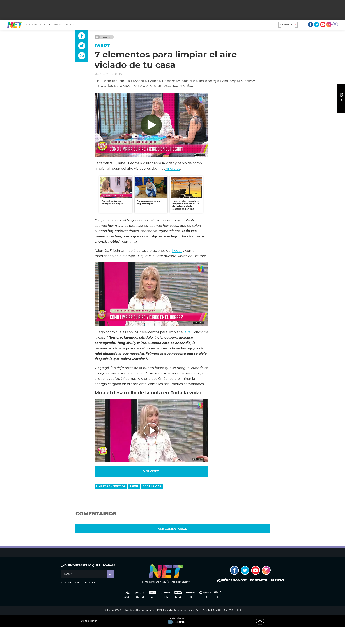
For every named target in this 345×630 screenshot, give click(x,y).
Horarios (54, 24)
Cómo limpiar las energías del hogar (112, 202)
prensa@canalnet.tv (179, 581)
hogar (177, 250)
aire (188, 332)
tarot (134, 486)
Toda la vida (152, 486)
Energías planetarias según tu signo (148, 202)
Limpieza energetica (110, 486)
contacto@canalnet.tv (154, 581)
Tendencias (106, 37)
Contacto (258, 580)
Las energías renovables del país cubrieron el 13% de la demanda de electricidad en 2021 (186, 205)
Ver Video (151, 471)
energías (172, 168)
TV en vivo (286, 24)
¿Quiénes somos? (232, 580)
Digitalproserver (89, 621)
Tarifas (69, 24)
